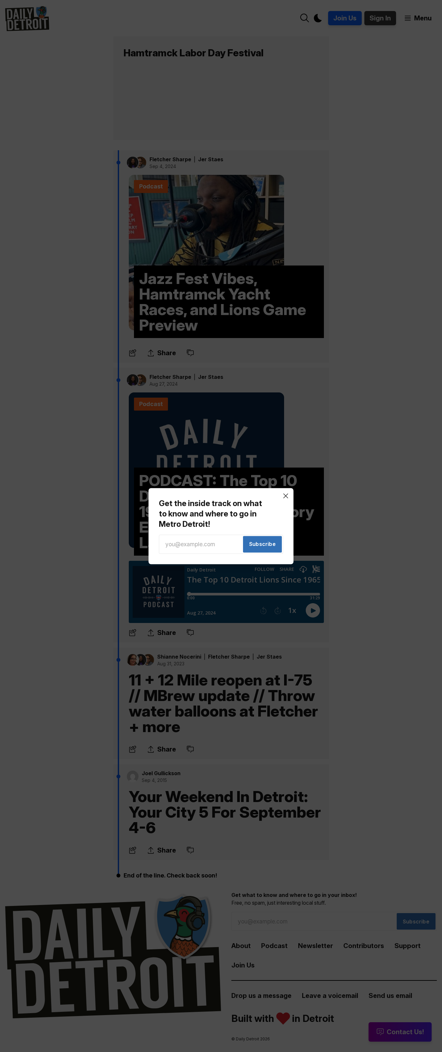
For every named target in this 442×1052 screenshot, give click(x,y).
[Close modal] (286, 496)
